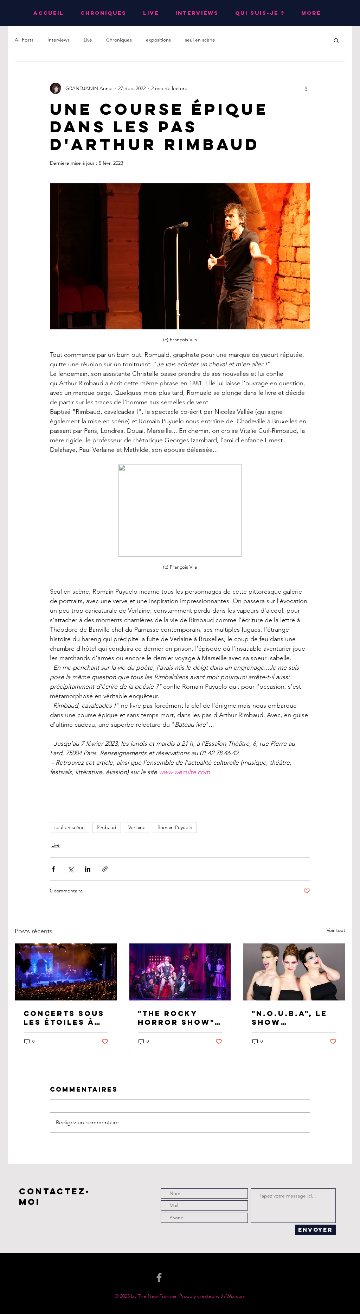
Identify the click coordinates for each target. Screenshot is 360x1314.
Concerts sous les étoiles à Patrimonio (64, 1017)
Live (88, 40)
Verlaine (137, 827)
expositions (158, 40)
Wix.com (235, 1296)
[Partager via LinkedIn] (87, 869)
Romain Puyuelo (175, 827)
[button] (336, 40)
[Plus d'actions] (306, 88)
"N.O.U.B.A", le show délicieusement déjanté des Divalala (293, 1017)
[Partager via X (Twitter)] (70, 869)
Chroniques (119, 40)
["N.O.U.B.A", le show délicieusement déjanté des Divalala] (294, 971)
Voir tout (336, 930)
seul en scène (200, 40)
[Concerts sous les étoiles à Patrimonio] (66, 971)
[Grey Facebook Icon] (159, 1277)
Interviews (58, 40)
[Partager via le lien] (105, 869)
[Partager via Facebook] (53, 869)
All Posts (24, 40)
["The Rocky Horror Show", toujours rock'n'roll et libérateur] (180, 971)
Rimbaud (106, 827)
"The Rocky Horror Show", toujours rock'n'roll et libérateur (178, 1017)
